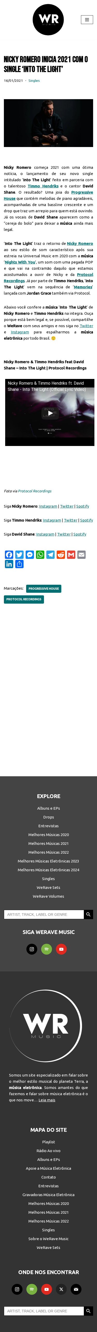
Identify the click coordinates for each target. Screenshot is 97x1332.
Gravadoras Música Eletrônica (48, 1194)
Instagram (20, 332)
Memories (83, 287)
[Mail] (76, 1289)
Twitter (86, 326)
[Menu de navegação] (87, 19)
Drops (48, 817)
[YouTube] (61, 949)
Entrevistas (48, 826)
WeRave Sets (48, 887)
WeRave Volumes (48, 896)
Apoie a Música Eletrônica (48, 1168)
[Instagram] (31, 949)
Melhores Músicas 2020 (48, 834)
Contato (48, 1177)
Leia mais (47, 1100)
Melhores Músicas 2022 (48, 852)
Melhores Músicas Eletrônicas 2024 (48, 870)
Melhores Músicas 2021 (48, 843)
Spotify (82, 506)
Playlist (48, 1142)
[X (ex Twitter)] (61, 1289)
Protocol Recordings (34, 491)
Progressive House (44, 588)
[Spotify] (46, 949)
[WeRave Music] (49, 20)
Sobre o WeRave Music (48, 1238)
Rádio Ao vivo (48, 1150)
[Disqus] (48, 686)
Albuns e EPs (48, 808)
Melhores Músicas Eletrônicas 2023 (48, 861)
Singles (34, 80)
